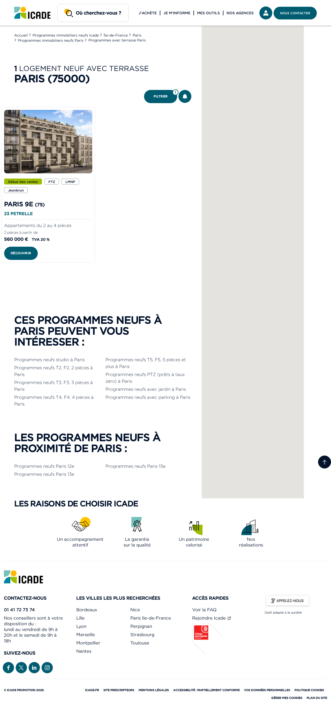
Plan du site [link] (317, 698)
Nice (135, 610)
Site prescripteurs (118, 690)
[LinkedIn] (34, 667)
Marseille (85, 634)
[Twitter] (21, 667)
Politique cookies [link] (309, 690)
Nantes (83, 651)
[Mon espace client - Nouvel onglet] (265, 12)
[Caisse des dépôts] (207, 653)
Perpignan (141, 626)
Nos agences (240, 13)
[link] (32, 13)
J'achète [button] (148, 13)
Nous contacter (295, 13)
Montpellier (88, 643)
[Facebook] (8, 667)
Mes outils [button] (208, 13)
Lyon (81, 626)
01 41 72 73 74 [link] (19, 610)
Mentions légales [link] (154, 690)
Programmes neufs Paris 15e (136, 466)
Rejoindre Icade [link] (209, 618)
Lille (80, 618)
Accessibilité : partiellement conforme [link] (206, 690)
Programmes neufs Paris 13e (44, 474)
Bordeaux (86, 610)
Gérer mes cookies (286, 698)
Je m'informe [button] (176, 13)
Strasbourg (142, 634)
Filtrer (165, 94)
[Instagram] (47, 667)
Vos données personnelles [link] (267, 690)
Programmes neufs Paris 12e (44, 466)
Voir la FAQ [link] (204, 610)
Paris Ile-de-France (150, 618)
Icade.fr (92, 690)
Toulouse (139, 643)
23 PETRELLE (18, 213)
